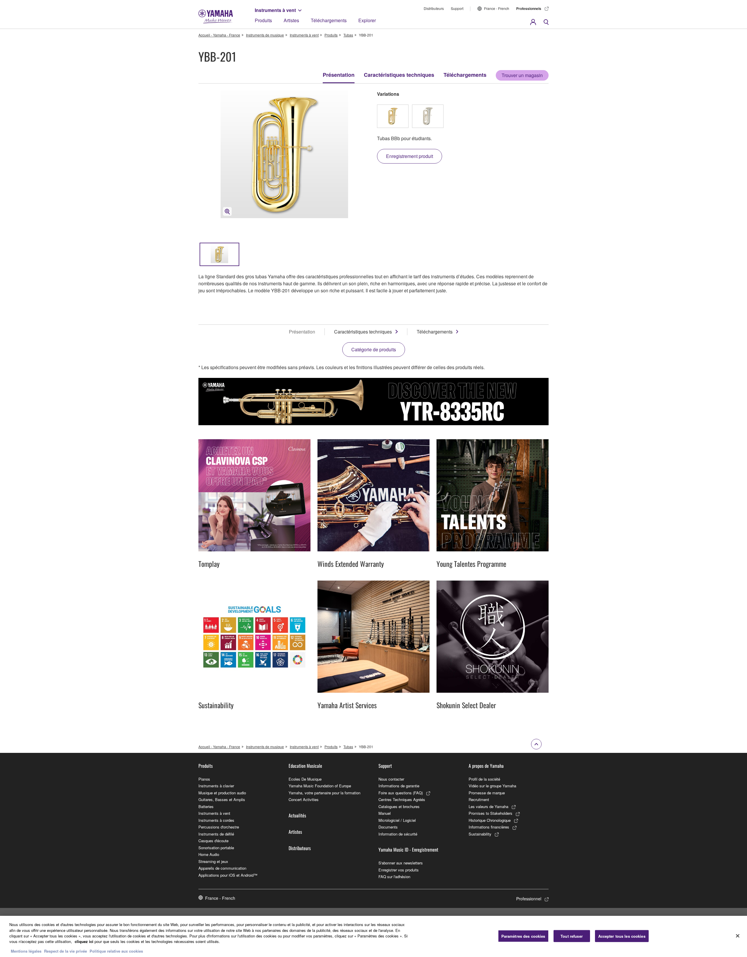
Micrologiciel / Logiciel (397, 820)
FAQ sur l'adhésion (394, 876)
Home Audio (208, 854)
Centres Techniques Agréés (401, 799)
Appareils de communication (222, 868)
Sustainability (480, 834)
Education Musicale (305, 765)
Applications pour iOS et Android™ (227, 875)
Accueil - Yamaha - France (219, 34)
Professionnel (528, 899)
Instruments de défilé (216, 834)
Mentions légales (26, 951)
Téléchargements (329, 20)
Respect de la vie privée (65, 951)
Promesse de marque (487, 793)
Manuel (384, 813)
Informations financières (489, 827)
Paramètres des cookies (523, 936)
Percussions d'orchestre (218, 827)
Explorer (367, 20)
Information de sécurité (397, 834)
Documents (388, 827)
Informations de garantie (398, 785)
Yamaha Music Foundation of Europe (320, 785)
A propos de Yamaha (486, 765)
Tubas (348, 34)
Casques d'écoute (213, 840)
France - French (496, 8)
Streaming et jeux (213, 861)
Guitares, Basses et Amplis (221, 799)
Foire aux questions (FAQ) (400, 793)
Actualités (297, 815)
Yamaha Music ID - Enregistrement (408, 849)
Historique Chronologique (490, 820)
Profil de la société (484, 779)
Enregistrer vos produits (398, 870)
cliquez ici (84, 941)
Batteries (206, 806)
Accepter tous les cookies (621, 936)
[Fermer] (737, 935)
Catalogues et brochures (399, 806)
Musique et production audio (222, 793)
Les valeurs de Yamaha (488, 806)
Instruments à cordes (216, 820)
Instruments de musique (265, 34)
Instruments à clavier (216, 785)
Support (457, 8)
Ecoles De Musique (305, 779)
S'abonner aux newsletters (400, 863)
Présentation (339, 75)
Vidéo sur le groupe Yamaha (492, 785)
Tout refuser (572, 936)
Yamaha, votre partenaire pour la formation (324, 793)
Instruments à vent (275, 10)
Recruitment (479, 799)
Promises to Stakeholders (490, 813)
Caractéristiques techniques (399, 75)
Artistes (291, 20)
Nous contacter (391, 779)
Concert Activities (304, 799)
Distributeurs (434, 8)
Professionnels (528, 8)
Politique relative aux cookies (116, 951)
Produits (263, 20)
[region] (373, 936)
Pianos (204, 779)
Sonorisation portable (216, 847)
